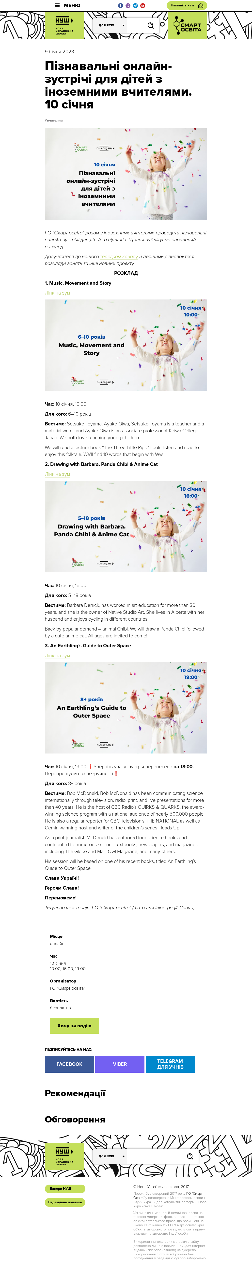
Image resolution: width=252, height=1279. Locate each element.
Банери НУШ (60, 1189)
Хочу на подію (74, 1026)
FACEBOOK (69, 1064)
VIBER (120, 1064)
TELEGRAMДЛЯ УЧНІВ (170, 1064)
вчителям (55, 121)
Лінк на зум (57, 293)
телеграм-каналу (119, 257)
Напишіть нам (182, 5)
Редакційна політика (65, 1202)
